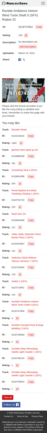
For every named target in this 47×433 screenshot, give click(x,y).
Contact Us (8, 416)
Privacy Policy (37, 416)
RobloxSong (19, 413)
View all (8, 397)
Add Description (27, 46)
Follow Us (9, 404)
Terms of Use (22, 416)
